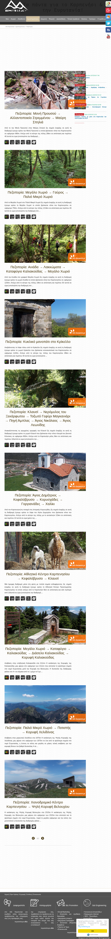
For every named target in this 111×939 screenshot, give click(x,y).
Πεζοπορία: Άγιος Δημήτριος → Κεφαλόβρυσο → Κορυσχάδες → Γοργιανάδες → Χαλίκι (38, 499)
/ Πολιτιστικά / (80, 75)
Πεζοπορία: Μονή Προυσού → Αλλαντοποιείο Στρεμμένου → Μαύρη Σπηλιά (38, 118)
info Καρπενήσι (10, 26)
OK (92, 931)
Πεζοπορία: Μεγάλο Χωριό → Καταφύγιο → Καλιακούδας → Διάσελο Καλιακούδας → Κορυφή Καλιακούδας (38, 653)
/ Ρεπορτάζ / (79, 105)
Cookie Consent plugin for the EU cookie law (92, 934)
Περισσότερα (84, 926)
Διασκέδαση (61, 19)
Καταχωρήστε (45, 905)
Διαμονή (44, 19)
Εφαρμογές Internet (91, 914)
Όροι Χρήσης (14, 894)
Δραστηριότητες (20, 26)
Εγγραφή (22, 894)
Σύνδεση (29, 894)
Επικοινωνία (37, 894)
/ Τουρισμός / (79, 114)
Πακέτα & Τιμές (63, 927)
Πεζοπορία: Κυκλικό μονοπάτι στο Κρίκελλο (37, 342)
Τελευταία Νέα (80, 73)
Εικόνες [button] (84, 19)
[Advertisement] (55, 50)
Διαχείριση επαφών (65, 918)
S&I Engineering (99, 905)
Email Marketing (64, 912)
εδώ (26, 922)
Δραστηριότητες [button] (33, 19)
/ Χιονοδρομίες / (80, 95)
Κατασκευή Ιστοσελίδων (93, 912)
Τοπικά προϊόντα (73, 19)
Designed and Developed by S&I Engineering (93, 938)
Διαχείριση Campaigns (66, 920)
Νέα (7, 19)
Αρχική (7, 894)
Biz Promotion (72, 905)
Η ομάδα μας (102, 19)
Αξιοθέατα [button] (21, 19)
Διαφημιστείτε (19, 905)
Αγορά (13, 19)
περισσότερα (19, 922)
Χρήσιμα (92, 19)
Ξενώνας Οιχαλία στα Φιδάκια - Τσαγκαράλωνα (89, 116)
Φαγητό (51, 19)
